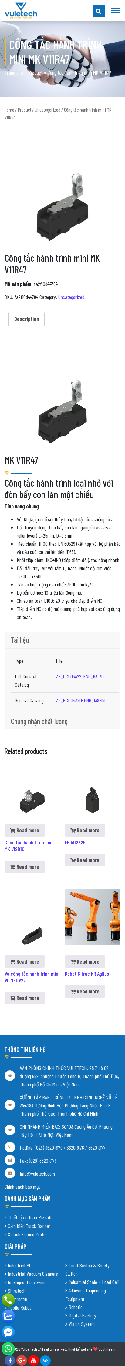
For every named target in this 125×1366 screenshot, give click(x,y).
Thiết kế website (80, 1349)
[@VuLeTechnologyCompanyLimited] (8, 1332)
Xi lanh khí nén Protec (28, 1234)
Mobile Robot (19, 1307)
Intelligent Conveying (27, 1282)
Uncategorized (47, 109)
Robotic (76, 1307)
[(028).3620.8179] (8, 1300)
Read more (27, 830)
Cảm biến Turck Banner (29, 1225)
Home (9, 109)
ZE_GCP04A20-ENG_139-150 (81, 700)
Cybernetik (17, 1299)
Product (35, 72)
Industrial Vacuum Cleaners (33, 1273)
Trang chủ (14, 72)
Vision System (82, 1323)
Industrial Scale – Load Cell (94, 1282)
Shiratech (16, 1290)
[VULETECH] (8, 1316)
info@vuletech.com (37, 1173)
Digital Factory (82, 1315)
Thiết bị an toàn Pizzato (30, 1217)
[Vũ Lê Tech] (21, 10)
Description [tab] (26, 319)
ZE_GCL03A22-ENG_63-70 (80, 676)
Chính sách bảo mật (22, 1186)
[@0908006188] (8, 1348)
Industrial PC (20, 1265)
